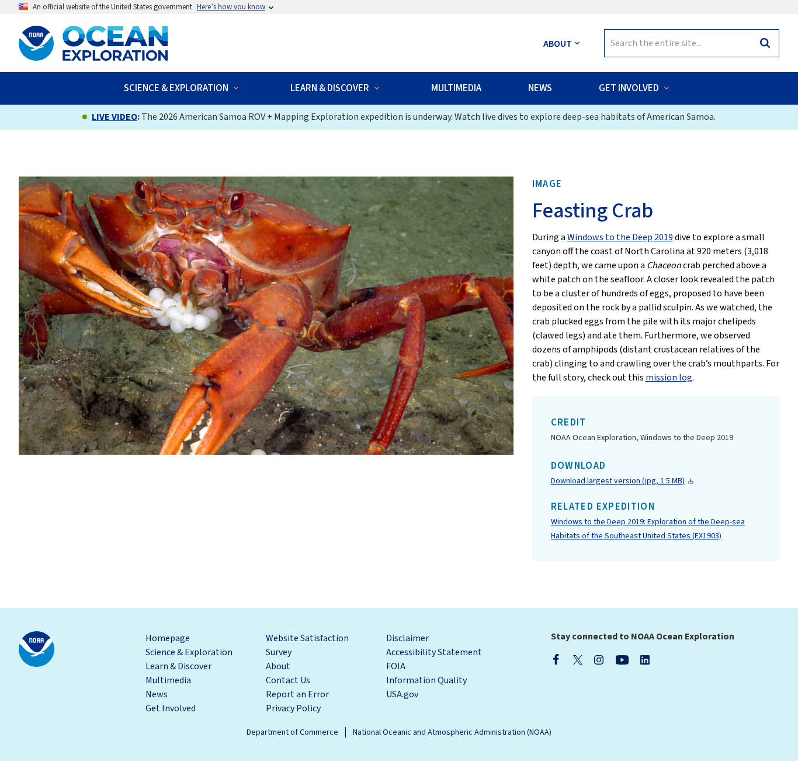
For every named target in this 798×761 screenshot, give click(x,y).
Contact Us (288, 680)
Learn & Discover (178, 666)
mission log (669, 377)
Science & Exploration (189, 652)
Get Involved (170, 708)
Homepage (167, 638)
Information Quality (426, 680)
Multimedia (168, 680)
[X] (577, 659)
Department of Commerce (292, 732)
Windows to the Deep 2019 (620, 237)
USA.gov (402, 694)
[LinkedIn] (645, 659)
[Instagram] (598, 659)
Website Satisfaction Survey (307, 645)
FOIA (395, 666)
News (156, 694)
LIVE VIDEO (114, 116)
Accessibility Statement (434, 652)
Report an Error (297, 694)
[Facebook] (556, 659)
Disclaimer (407, 638)
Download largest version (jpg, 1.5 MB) (618, 481)
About (278, 666)
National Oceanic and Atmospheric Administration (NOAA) (452, 732)
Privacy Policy (293, 708)
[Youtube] (622, 659)
